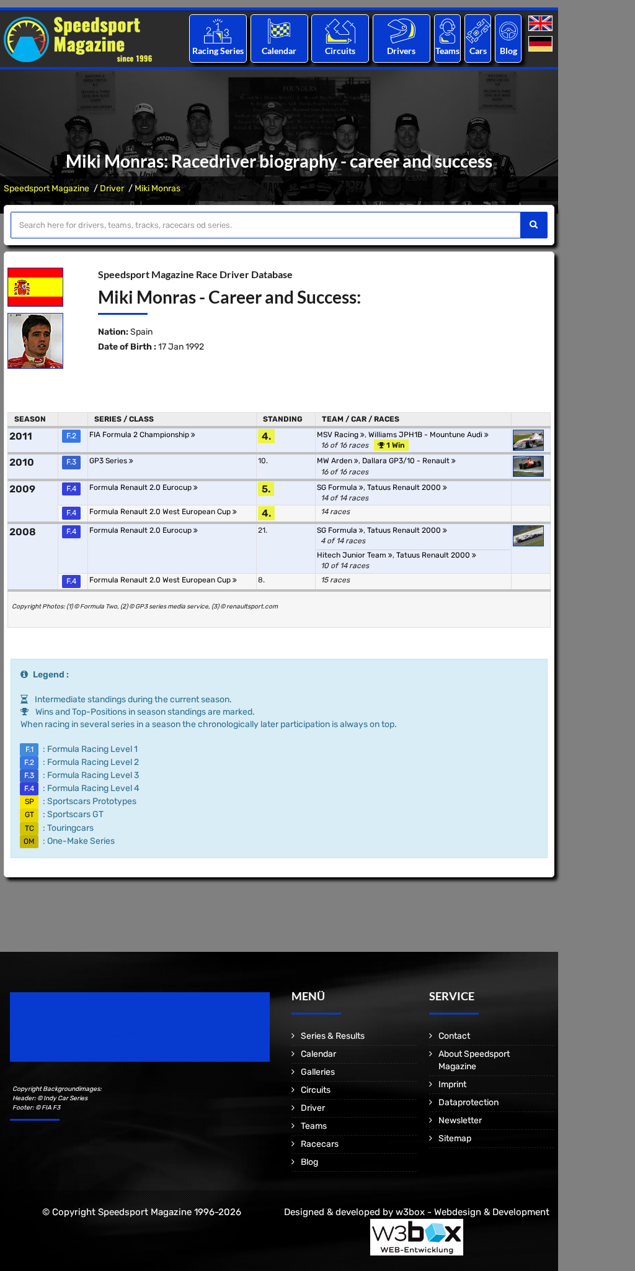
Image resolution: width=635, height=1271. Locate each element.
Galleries (318, 1072)
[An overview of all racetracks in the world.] (340, 30)
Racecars (320, 1144)
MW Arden (335, 460)
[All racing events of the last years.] (279, 30)
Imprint (452, 1084)
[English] (541, 24)
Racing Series (218, 50)
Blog (508, 50)
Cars (478, 50)
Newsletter (460, 1120)
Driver (112, 188)
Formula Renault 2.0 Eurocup (141, 487)
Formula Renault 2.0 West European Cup (161, 511)
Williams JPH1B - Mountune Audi (426, 434)
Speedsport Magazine (46, 188)
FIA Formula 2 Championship (140, 434)
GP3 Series (109, 460)
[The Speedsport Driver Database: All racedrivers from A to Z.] (401, 30)
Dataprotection (468, 1102)
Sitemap (454, 1138)
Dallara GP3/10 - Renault (406, 460)
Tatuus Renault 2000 (405, 487)
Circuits (340, 50)
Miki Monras (157, 188)
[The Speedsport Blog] (508, 30)
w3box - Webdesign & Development (472, 1212)
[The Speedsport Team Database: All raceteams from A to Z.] (447, 30)
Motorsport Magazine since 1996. (80, 1035)
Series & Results (333, 1036)
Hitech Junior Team (352, 555)
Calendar (279, 50)
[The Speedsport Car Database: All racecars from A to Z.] (478, 30)
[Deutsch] (541, 44)
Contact (454, 1036)
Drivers (401, 50)
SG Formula (338, 487)
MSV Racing (338, 434)
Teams (447, 50)
